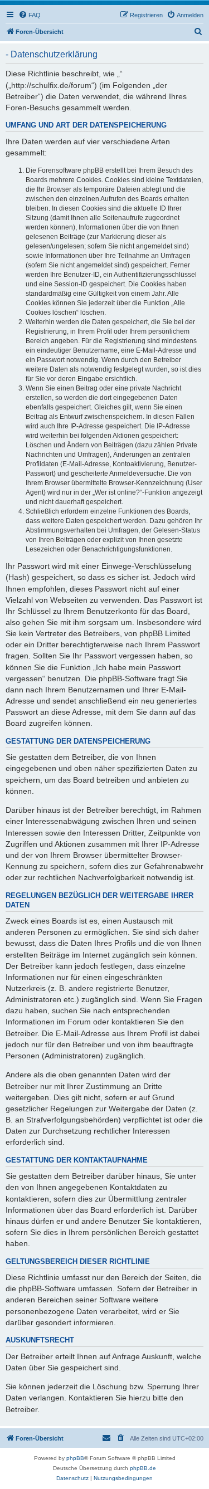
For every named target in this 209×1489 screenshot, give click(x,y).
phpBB (75, 1458)
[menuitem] (29, 15)
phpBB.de (143, 1468)
